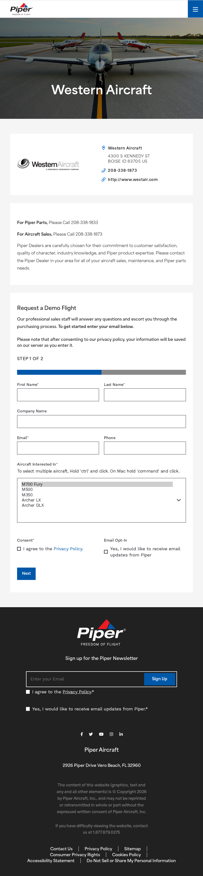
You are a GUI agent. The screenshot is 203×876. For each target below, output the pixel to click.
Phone (110, 438)
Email (23, 438)
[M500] (97, 489)
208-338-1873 (122, 171)
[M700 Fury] (97, 484)
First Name (28, 385)
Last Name (114, 385)
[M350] (97, 495)
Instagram (111, 734)
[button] (159, 679)
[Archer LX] (97, 500)
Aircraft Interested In (37, 465)
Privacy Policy (68, 548)
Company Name (32, 411)
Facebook (81, 734)
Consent (25, 541)
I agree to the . (53, 548)
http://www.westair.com (133, 180)
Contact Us (61, 849)
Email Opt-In (115, 541)
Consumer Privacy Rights (75, 855)
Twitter (91, 734)
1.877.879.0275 (106, 833)
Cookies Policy (126, 855)
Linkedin (121, 734)
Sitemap (132, 849)
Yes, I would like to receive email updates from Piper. (90, 708)
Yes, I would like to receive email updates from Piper (145, 551)
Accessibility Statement (51, 861)
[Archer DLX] (97, 505)
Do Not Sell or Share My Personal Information (131, 861)
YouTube (101, 734)
